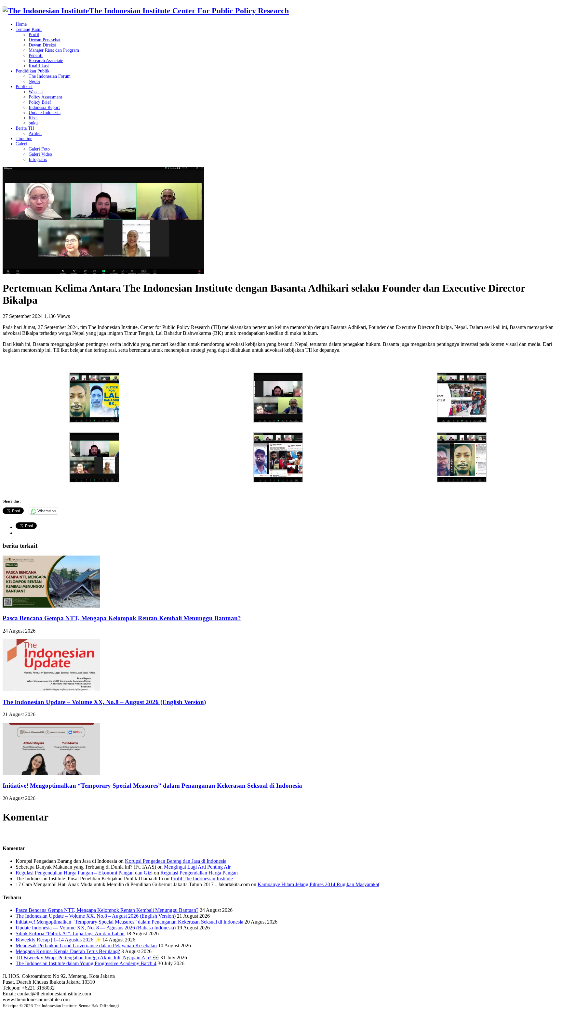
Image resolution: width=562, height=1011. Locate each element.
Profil (34, 34)
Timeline (24, 138)
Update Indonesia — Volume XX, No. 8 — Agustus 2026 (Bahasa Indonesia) (96, 927)
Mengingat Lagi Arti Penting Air (197, 867)
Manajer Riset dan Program (54, 50)
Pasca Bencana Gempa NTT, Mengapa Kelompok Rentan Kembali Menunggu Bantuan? (122, 618)
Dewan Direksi (42, 45)
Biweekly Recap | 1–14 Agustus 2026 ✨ (58, 939)
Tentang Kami (29, 29)
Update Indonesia (44, 112)
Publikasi (24, 86)
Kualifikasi (39, 65)
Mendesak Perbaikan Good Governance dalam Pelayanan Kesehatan (86, 945)
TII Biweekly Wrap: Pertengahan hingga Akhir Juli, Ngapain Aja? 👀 (87, 957)
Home (21, 24)
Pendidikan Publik (32, 71)
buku (33, 123)
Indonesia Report (44, 107)
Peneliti (36, 55)
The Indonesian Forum (50, 76)
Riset (33, 117)
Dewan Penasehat (44, 39)
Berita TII (25, 128)
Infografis (38, 159)
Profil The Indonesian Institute (202, 878)
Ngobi (34, 81)
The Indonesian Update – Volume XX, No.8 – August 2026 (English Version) (104, 702)
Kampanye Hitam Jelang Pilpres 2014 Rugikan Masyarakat (318, 884)
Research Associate (46, 60)
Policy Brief (40, 102)
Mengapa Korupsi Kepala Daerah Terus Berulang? (68, 951)
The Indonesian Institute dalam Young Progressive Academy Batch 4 (86, 963)
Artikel (35, 133)
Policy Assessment (45, 97)
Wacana (36, 91)
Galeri (21, 143)
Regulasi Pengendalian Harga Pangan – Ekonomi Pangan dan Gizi (84, 872)
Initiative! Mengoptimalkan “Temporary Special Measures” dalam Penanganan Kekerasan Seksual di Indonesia (152, 785)
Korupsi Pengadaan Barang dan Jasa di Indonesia (175, 861)
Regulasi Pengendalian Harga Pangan (199, 872)
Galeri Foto (39, 149)
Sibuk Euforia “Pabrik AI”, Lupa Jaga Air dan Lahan (70, 933)
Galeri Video (40, 154)
